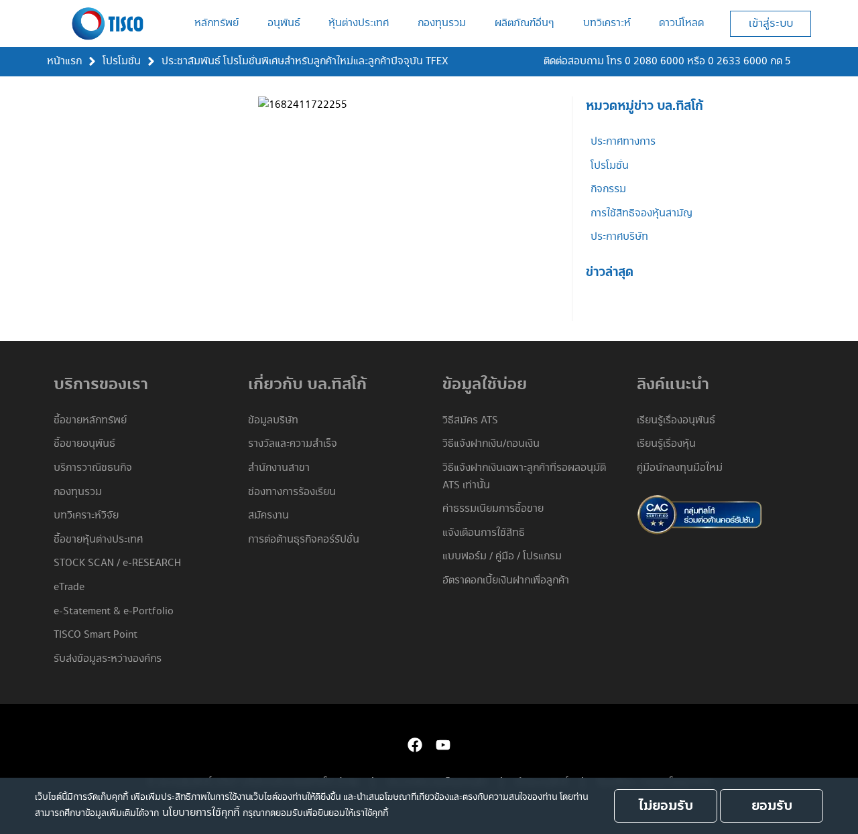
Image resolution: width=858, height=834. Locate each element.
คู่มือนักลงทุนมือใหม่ (680, 468)
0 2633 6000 (738, 61)
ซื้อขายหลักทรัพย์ (90, 420)
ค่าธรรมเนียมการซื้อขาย (493, 509)
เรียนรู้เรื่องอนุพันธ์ (676, 420)
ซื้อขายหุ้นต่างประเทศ (98, 540)
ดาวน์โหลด (681, 23)
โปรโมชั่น (122, 61)
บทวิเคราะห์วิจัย (86, 515)
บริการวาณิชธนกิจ (93, 468)
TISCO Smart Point (95, 635)
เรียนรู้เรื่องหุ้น (666, 444)
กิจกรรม (608, 189)
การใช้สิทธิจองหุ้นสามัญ (641, 213)
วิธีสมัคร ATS (470, 420)
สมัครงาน (268, 515)
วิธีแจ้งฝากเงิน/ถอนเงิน (491, 444)
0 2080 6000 (654, 61)
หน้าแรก (64, 61)
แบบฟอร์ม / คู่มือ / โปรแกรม (502, 556)
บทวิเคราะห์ (607, 23)
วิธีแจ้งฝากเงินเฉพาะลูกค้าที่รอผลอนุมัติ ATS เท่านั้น (524, 476)
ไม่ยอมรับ (666, 805)
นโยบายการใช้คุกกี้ (200, 813)
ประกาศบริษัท (619, 237)
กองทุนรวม (442, 23)
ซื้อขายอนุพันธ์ (84, 444)
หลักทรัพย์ (216, 23)
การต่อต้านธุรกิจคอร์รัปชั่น (303, 540)
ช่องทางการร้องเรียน (292, 492)
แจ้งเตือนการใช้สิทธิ (483, 533)
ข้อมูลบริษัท (273, 420)
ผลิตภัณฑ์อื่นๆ (524, 23)
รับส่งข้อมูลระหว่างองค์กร (108, 659)
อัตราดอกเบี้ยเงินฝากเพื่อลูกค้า (505, 580)
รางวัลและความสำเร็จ (292, 444)
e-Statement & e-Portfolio (114, 611)
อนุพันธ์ (283, 23)
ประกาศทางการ (623, 142)
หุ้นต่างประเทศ (358, 23)
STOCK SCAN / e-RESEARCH (117, 563)
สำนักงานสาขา (279, 468)
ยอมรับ (771, 805)
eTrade (69, 587)
